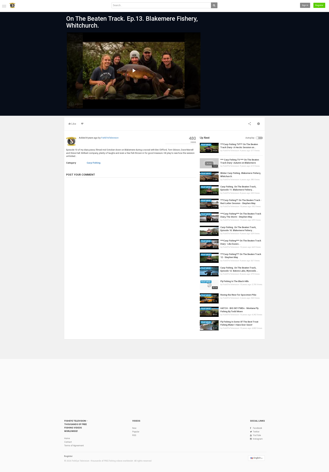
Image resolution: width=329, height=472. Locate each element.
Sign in (305, 5)
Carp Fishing (93, 163)
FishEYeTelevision (110, 137)
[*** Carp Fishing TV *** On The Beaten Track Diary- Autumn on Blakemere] (209, 163)
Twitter (256, 432)
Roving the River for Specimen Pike (238, 295)
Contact (68, 442)
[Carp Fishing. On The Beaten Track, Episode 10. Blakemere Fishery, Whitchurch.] (209, 231)
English (257, 458)
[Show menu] (4, 6)
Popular (135, 432)
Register (319, 5)
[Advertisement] (231, 58)
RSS (134, 435)
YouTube (257, 435)
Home (67, 438)
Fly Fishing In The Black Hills (234, 281)
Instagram (258, 439)
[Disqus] (131, 227)
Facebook (257, 428)
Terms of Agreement (74, 445)
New (134, 428)
